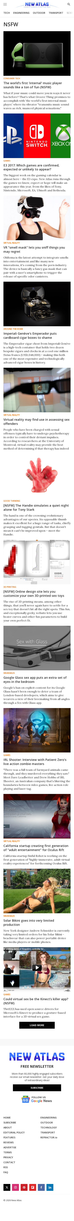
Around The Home (13, 329)
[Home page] (37, 6)
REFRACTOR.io (48, 1137)
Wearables (9, 673)
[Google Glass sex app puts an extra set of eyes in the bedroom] (37, 648)
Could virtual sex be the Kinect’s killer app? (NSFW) (35, 1001)
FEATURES (9, 1137)
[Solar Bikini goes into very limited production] (37, 891)
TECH (6, 12)
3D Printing (9, 587)
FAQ (5, 1172)
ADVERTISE (9, 1147)
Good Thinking (11, 501)
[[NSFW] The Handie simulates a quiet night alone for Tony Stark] (37, 476)
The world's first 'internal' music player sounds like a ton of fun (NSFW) (32, 85)
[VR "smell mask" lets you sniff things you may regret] (37, 218)
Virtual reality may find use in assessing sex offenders (36, 421)
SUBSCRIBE (9, 1122)
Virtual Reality (11, 243)
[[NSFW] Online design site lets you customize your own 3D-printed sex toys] (37, 562)
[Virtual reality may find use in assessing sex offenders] (37, 390)
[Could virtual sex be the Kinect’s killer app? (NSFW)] (37, 969)
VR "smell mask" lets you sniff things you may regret (34, 249)
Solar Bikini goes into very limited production (28, 922)
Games (6, 161)
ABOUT (7, 1127)
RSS (5, 1167)
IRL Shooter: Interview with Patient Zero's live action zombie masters (34, 762)
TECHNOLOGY (48, 1127)
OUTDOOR (39, 12)
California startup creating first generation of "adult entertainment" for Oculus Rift (35, 848)
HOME (7, 1117)
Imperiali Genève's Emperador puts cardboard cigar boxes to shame (30, 335)
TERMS (7, 1152)
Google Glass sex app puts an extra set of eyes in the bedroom (35, 679)
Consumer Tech (11, 78)
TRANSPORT (56, 12)
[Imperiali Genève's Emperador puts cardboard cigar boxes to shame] (37, 304)
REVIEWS (8, 1142)
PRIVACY (8, 1157)
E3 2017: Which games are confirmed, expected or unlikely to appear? (31, 167)
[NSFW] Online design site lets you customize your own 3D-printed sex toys (33, 593)
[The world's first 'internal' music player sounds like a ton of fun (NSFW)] (37, 53)
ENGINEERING (21, 12)
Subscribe (37, 1087)
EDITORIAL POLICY (14, 1132)
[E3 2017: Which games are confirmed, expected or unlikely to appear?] (37, 135)
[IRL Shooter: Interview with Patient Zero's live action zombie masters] (37, 730)
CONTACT (9, 1162)
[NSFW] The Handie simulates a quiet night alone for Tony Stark (36, 507)
